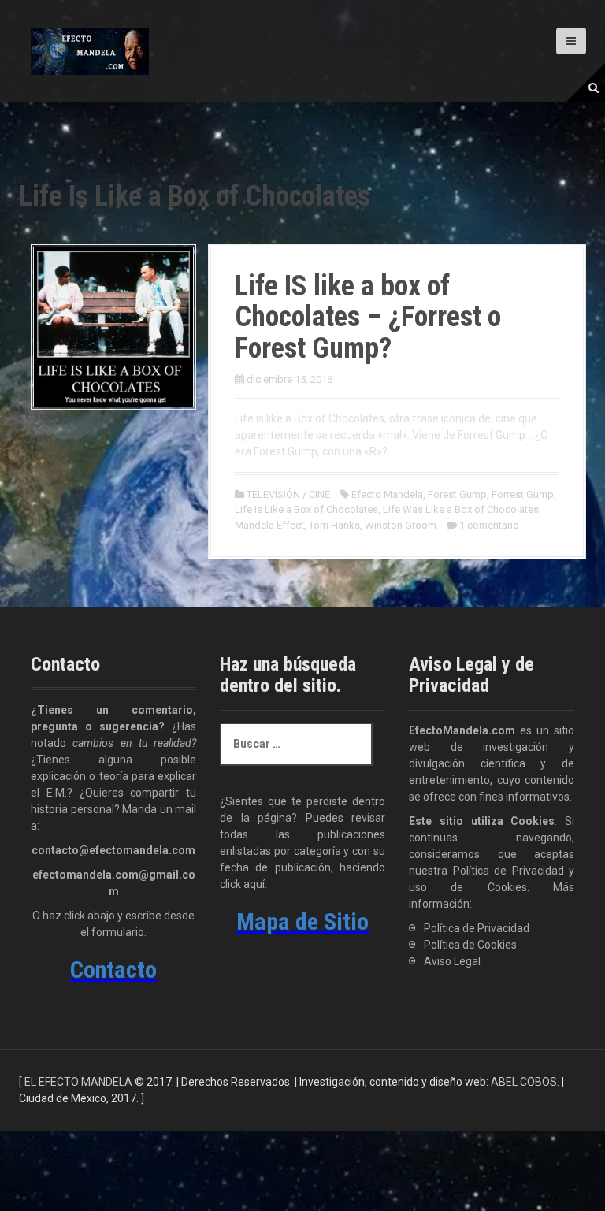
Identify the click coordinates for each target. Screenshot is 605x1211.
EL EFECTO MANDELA (78, 1081)
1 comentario (489, 525)
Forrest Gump (523, 494)
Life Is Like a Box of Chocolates (306, 509)
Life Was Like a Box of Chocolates (461, 509)
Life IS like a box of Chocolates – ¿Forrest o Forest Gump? (368, 317)
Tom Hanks (334, 525)
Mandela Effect (269, 525)
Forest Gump (457, 494)
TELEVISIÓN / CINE (288, 494)
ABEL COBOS (524, 1081)
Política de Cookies (470, 944)
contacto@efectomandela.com (113, 850)
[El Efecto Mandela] (90, 50)
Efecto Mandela (387, 494)
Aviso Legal (452, 961)
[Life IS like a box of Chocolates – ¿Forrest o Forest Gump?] (113, 325)
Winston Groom (400, 525)
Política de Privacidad (476, 928)
